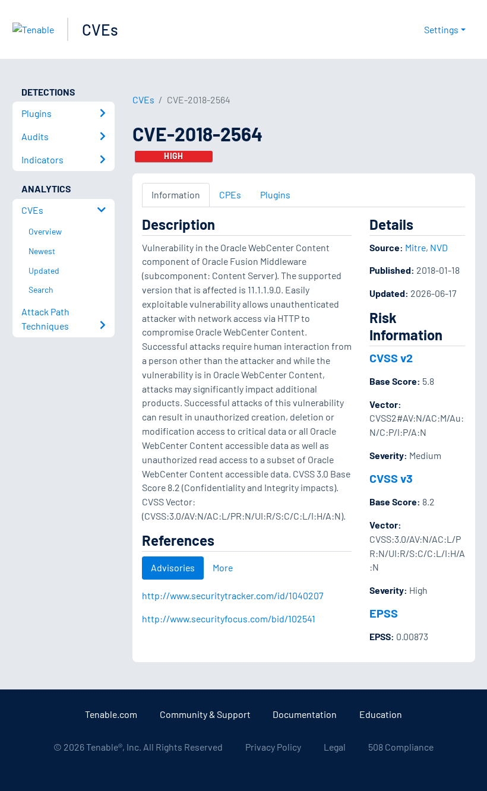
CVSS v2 (391, 357)
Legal (335, 746)
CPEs (230, 194)
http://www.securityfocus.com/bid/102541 (228, 618)
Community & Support (205, 714)
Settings (441, 29)
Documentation (305, 714)
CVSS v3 (391, 478)
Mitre (415, 247)
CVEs (100, 29)
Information (175, 194)
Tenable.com (111, 714)
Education (380, 714)
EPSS (383, 613)
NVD (439, 247)
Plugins (275, 194)
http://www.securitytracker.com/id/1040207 (233, 595)
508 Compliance (401, 746)
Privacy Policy (273, 746)
